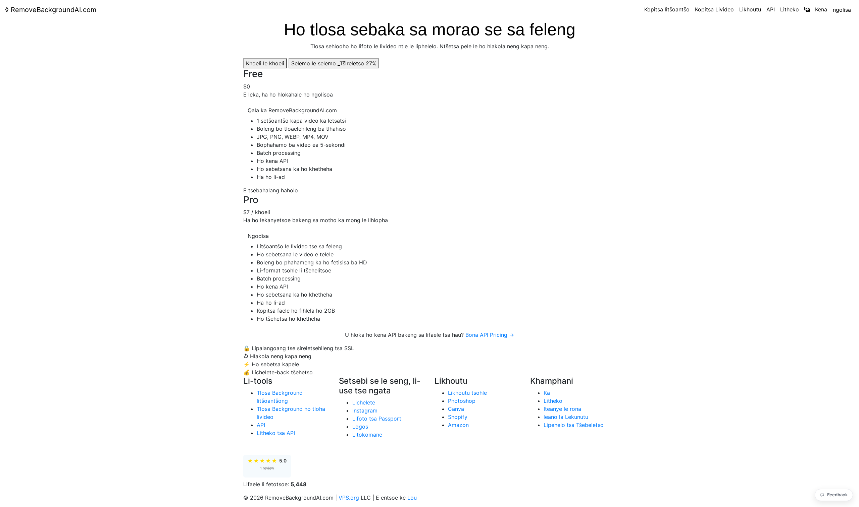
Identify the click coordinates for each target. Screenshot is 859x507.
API (770, 9)
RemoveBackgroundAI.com (50, 10)
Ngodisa (258, 236)
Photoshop (461, 400)
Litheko (789, 9)
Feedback (837, 494)
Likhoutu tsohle (467, 392)
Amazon (458, 425)
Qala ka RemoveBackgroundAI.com (292, 110)
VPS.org (349, 497)
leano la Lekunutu (566, 417)
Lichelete (363, 402)
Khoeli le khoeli (265, 63)
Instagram (364, 410)
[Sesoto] (807, 9)
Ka (547, 392)
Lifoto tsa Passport (376, 418)
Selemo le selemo (333, 63)
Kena (821, 9)
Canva (456, 408)
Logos (360, 426)
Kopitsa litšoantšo (667, 9)
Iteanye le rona (562, 408)
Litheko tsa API (276, 433)
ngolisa (842, 9)
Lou (412, 497)
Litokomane (367, 434)
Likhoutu (750, 9)
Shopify (457, 417)
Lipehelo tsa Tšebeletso (574, 425)
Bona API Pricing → (489, 334)
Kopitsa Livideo (714, 9)
